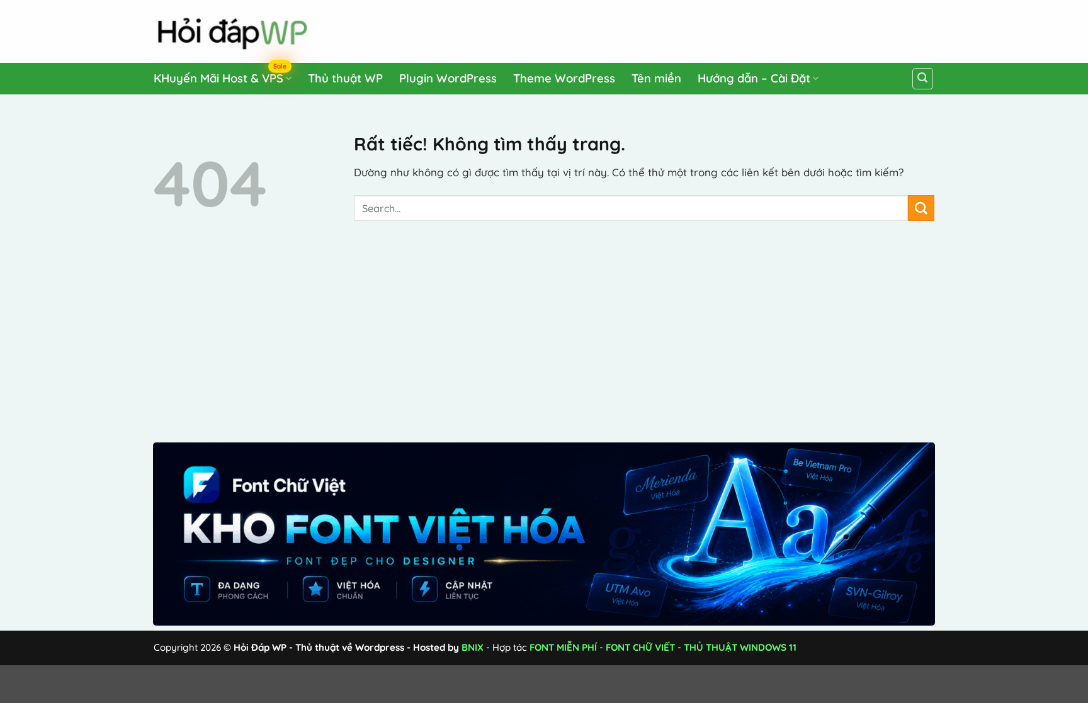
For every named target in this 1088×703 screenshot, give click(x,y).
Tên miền (656, 78)
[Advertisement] (696, 29)
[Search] (923, 78)
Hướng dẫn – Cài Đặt (754, 78)
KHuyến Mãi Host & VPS (220, 76)
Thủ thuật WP (345, 78)
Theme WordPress (564, 78)
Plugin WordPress (448, 78)
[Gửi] (921, 208)
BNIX (473, 647)
